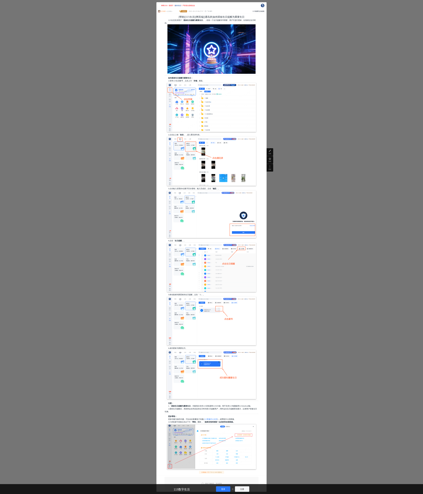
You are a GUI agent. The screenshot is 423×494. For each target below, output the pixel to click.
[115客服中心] (262, 5)
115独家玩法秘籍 (258, 11)
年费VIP (184, 11)
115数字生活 (182, 489)
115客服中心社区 (211, 419)
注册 (242, 489)
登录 (223, 489)
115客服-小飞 (205, 472)
